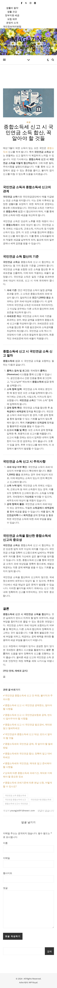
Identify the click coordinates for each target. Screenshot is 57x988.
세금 (28, 122)
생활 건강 (12, 11)
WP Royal (33, 982)
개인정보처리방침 (12, 26)
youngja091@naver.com (22, 810)
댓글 (5, 888)
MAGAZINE (28, 39)
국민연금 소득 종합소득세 (15, 795)
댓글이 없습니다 (45, 810)
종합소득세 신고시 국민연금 (16, 803)
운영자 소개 (12, 22)
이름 (5, 842)
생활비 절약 (12, 7)
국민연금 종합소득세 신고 (15, 799)
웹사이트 (7, 873)
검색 (49, 951)
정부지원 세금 (12, 15)
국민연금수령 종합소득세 (41, 799)
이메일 (6, 857)
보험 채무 (12, 19)
